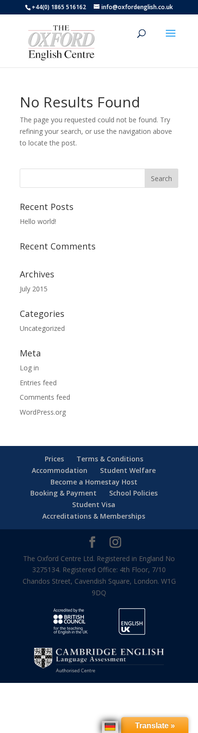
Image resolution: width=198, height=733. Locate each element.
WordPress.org (43, 412)
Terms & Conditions (109, 458)
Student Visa (93, 504)
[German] (110, 726)
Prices (54, 458)
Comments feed (45, 397)
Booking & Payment (63, 492)
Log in (29, 367)
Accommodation (59, 470)
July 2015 (34, 288)
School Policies (133, 492)
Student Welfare (128, 470)
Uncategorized (42, 328)
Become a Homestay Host (93, 481)
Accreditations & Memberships (93, 516)
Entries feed (38, 382)
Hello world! (38, 221)
